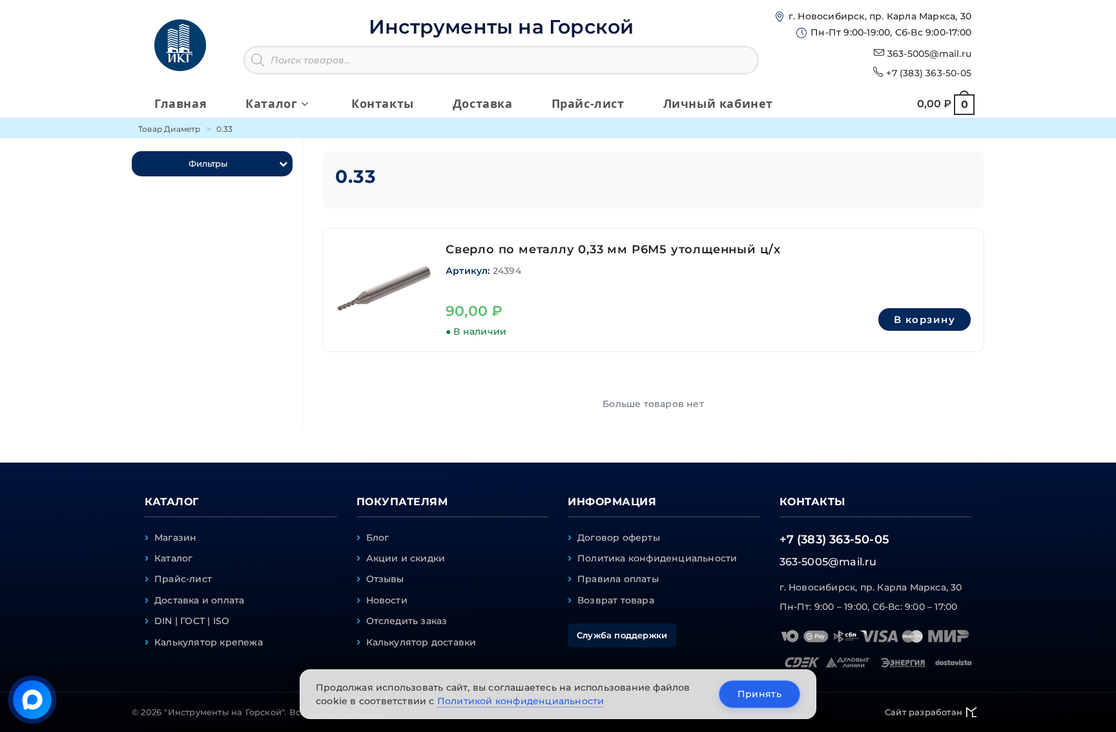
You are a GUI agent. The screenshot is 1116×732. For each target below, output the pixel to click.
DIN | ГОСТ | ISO (191, 621)
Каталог (173, 558)
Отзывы (385, 579)
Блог (377, 537)
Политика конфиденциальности (657, 558)
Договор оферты (618, 537)
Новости (387, 600)
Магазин (175, 537)
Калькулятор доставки (421, 642)
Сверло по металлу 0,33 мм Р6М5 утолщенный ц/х (613, 249)
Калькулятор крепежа (208, 642)
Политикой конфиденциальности (520, 701)
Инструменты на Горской (501, 27)
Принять (759, 694)
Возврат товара (615, 600)
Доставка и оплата (199, 600)
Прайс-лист (183, 579)
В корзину (925, 319)
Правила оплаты (618, 579)
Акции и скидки (406, 558)
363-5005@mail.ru (929, 53)
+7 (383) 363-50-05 (928, 73)
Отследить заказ (407, 621)
